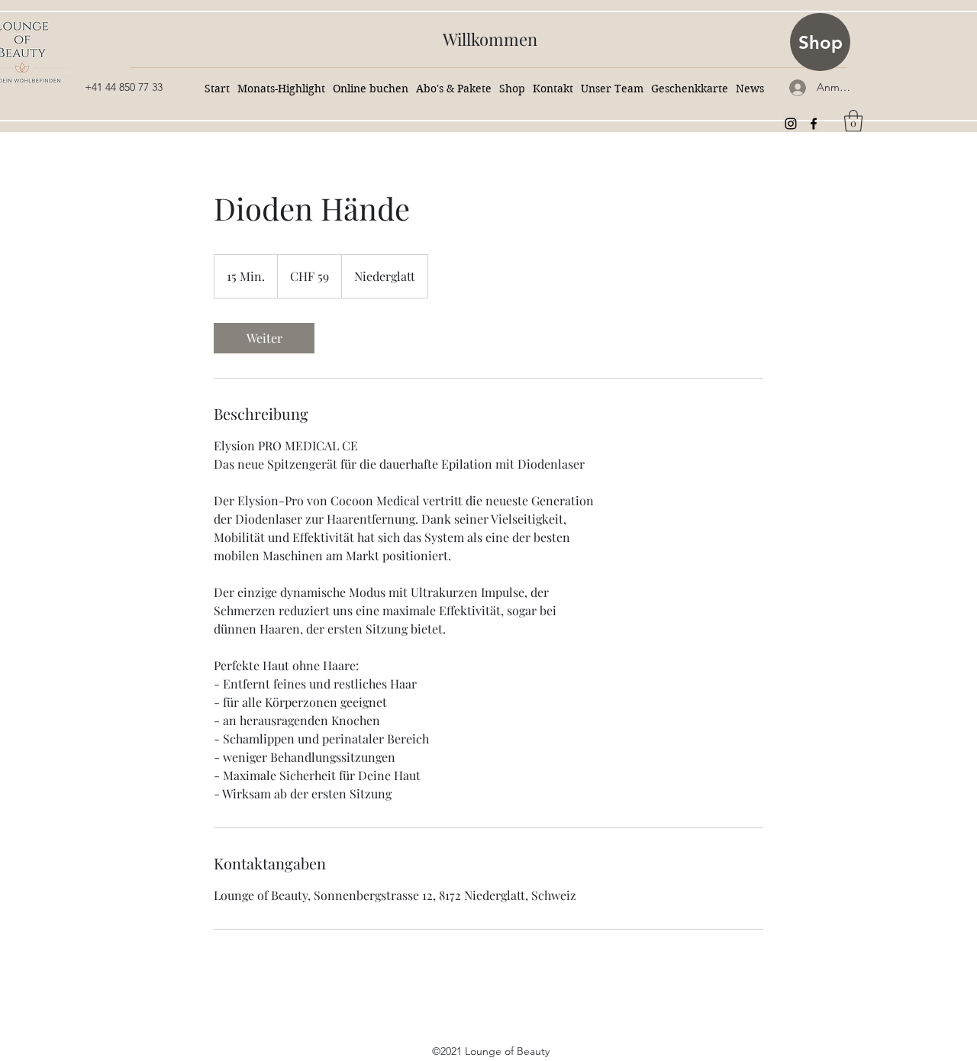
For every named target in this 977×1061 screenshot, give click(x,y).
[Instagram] (790, 123)
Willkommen (490, 38)
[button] (853, 121)
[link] (264, 338)
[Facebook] (813, 123)
